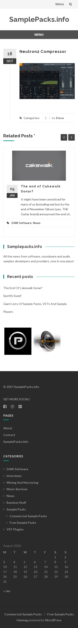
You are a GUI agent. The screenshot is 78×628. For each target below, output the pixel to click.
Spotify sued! (12, 296)
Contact (9, 435)
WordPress (53, 620)
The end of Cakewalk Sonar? (22, 288)
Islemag (22, 620)
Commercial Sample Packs (28, 516)
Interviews (14, 476)
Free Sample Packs (23, 522)
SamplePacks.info (39, 19)
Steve (60, 118)
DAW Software (21, 223)
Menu (59, 4)
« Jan (6, 591)
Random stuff (16, 502)
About (7, 428)
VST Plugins (15, 529)
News (37, 223)
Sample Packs (16, 509)
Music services (17, 489)
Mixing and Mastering (22, 482)
